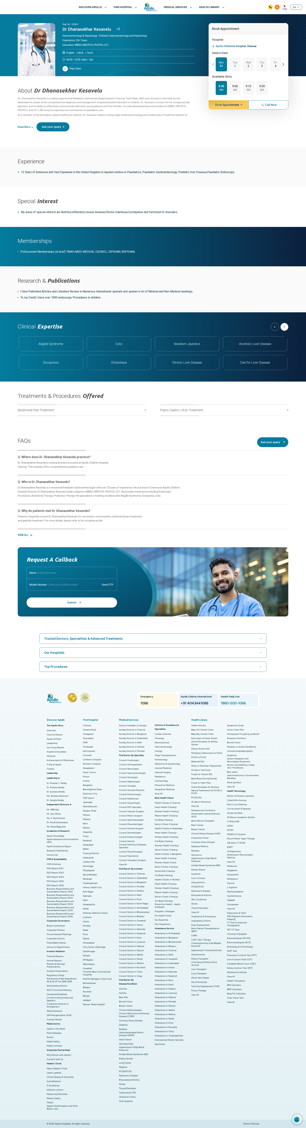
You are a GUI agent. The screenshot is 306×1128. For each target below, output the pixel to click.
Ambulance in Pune (164, 1023)
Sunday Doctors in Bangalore (133, 734)
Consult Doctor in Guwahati (132, 920)
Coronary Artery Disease (131, 1020)
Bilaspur (86, 987)
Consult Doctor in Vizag (130, 976)
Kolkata (86, 955)
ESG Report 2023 (55, 872)
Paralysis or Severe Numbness (241, 747)
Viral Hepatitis (126, 1101)
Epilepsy (123, 1029)
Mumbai (86, 926)
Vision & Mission (55, 734)
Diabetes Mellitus (199, 846)
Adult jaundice (234, 782)
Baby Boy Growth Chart (202, 734)
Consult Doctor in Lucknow (132, 942)
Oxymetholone (234, 896)
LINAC (230, 826)
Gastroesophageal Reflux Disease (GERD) (131, 1034)
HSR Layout (88, 798)
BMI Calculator (234, 985)
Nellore (86, 828)
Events (50, 1037)
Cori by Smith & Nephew (239, 809)
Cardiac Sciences (163, 734)
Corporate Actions (56, 938)
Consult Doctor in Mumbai (131, 886)
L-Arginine (232, 887)
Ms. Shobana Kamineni (57, 796)
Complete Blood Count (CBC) (241, 964)
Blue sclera (232, 772)
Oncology (159, 738)
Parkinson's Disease (128, 1075)
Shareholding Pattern (57, 986)
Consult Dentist (127, 841)
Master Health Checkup (166, 815)
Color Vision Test (235, 998)
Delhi (85, 900)
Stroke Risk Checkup (165, 871)
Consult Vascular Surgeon (131, 811)
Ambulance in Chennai (166, 950)
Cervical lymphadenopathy (240, 751)
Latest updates (54, 1073)
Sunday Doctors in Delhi (130, 742)
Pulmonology (161, 759)
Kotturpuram (89, 751)
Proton (86, 776)
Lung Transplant (199, 973)
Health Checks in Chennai (167, 803)
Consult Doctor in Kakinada (132, 929)
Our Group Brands (55, 747)
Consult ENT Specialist (130, 807)
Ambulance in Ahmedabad (167, 933)
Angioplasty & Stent (201, 921)
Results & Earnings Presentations (56, 965)
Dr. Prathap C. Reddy (57, 783)
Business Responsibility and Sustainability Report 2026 (60, 915)
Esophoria (232, 755)
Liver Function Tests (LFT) (239, 959)
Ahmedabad (88, 943)
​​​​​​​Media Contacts (54, 1046)
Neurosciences (162, 742)
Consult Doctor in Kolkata (131, 891)
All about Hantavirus (201, 802)
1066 (284, 9)
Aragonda (87, 832)
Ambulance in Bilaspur (165, 946)
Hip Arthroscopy (199, 982)
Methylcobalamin (235, 891)
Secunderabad (90, 874)
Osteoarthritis (198, 882)
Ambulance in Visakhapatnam (169, 1035)
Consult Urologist (127, 786)
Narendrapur (89, 964)
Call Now (271, 105)
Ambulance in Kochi (164, 984)
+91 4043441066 (194, 703)
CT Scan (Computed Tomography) (237, 924)
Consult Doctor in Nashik (131, 954)
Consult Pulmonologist (130, 794)
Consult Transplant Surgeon (132, 860)
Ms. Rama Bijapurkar (56, 826)
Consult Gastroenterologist (132, 773)
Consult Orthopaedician (130, 764)
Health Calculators (236, 981)
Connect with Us (55, 1059)
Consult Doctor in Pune (130, 899)
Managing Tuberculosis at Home (206, 753)
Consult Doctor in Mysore (131, 950)
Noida (86, 908)
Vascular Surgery (163, 772)
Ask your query (51, 127)
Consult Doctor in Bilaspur (131, 916)
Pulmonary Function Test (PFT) (242, 955)
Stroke (122, 1084)
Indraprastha (89, 904)
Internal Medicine (163, 768)
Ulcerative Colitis (127, 1097)
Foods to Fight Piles (201, 783)
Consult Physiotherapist (131, 851)
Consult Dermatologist (130, 832)
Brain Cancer (197, 825)
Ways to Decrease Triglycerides (206, 766)
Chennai (87, 725)
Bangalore (87, 785)
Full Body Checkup (164, 820)
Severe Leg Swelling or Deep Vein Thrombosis (241, 766)
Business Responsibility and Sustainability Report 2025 (60, 909)
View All (123, 864)
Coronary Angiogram (237, 934)
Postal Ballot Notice (56, 943)
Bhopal (86, 996)
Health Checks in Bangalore (168, 854)
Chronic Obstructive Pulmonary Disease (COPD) (134, 1015)
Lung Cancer (125, 1063)
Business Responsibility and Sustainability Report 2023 (60, 896)
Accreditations (54, 1081)
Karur (85, 823)
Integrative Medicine (165, 789)
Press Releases (54, 1033)
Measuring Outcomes (57, 1094)
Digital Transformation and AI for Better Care (62, 1107)
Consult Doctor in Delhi (130, 895)
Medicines (232, 866)
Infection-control (55, 1090)
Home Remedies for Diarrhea (205, 787)
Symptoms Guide (235, 725)
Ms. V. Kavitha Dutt (56, 818)
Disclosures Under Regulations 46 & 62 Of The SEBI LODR (61, 980)
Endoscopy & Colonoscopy (240, 946)
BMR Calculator (234, 989)
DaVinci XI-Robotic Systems (240, 796)
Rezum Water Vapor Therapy (241, 838)
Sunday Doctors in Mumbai (132, 751)
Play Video (75, 68)
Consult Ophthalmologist (131, 820)
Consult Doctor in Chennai (132, 873)
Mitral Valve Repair (200, 978)
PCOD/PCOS (125, 1071)
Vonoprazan (233, 904)
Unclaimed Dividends (57, 994)
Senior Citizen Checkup (166, 824)
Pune (85, 934)
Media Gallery (53, 1041)
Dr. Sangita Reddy (55, 800)
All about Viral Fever (201, 770)
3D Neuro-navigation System (241, 817)
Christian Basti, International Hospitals (96, 973)
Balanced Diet (198, 761)
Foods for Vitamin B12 (201, 774)
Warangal (87, 879)
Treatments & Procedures (203, 916)
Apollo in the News (56, 1029)
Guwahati (87, 968)
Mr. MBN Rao (53, 809)
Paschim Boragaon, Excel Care (97, 979)
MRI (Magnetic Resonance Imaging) (239, 917)
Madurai (86, 819)
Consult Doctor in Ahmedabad (133, 908)
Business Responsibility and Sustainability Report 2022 (60, 890)
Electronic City (90, 793)
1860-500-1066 (233, 703)
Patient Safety (54, 1098)
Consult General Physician (131, 790)
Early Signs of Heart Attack (204, 738)
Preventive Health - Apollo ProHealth (167, 905)
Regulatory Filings (55, 975)
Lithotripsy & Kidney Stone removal (204, 963)
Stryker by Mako (234, 813)
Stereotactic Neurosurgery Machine (240, 856)
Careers (50, 769)
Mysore (86, 815)
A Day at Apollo (54, 764)
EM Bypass (88, 960)
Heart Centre (89, 772)
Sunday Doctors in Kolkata (131, 747)
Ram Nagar (88, 891)
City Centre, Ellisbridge (94, 947)
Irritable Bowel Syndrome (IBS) (133, 1054)
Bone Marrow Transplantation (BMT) (205, 930)
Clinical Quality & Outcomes (60, 1077)
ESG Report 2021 (55, 868)
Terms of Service (251, 1123)
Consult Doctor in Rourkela (132, 967)
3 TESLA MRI (233, 821)
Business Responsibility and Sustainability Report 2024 (60, 902)
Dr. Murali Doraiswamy (57, 822)
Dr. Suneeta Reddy (56, 791)
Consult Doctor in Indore (131, 925)
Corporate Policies (56, 930)
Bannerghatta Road (92, 789)
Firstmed (87, 755)
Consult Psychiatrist (129, 856)
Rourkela (87, 991)
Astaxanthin (233, 874)
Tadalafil (231, 900)
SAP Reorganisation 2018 (59, 1015)
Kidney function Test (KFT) (240, 968)
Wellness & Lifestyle (237, 972)
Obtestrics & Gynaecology (167, 764)
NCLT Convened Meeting (59, 990)
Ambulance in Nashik (165, 1010)
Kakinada (87, 896)
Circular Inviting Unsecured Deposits (60, 999)
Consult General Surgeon (131, 828)
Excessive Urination (236, 738)
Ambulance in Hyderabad (167, 963)
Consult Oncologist (128, 777)
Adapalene (232, 870)
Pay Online (160, 1044)
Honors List (52, 855)
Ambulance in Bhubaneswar (168, 942)
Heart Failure (125, 1039)
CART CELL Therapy (201, 940)
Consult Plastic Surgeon (130, 815)
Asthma (122, 993)
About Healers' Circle (57, 1068)
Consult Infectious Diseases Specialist (132, 846)
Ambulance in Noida (164, 1018)
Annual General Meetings (59, 934)
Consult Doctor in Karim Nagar (133, 903)
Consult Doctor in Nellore (131, 963)
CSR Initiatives (54, 864)
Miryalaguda (88, 870)
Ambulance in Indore (165, 967)
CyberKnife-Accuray (236, 800)
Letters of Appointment (58, 947)
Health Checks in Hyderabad (168, 828)
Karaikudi (87, 840)
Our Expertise (161, 920)
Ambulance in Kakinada (166, 972)
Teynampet (88, 738)
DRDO (86, 849)
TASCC (50, 1102)
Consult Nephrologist (129, 781)
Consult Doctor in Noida (130, 959)
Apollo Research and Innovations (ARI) (62, 840)
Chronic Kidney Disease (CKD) (205, 833)
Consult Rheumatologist (131, 824)
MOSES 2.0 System (236, 834)
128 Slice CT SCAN (236, 843)
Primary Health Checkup (166, 837)
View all (195, 806)
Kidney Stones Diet (200, 749)
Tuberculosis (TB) (127, 1092)
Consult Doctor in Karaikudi (132, 933)
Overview (51, 730)
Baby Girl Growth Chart (202, 730)
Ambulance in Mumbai (165, 1001)
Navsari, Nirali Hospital (94, 1004)
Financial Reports (55, 956)
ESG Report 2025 (55, 881)
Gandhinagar (89, 951)
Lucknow (87, 917)
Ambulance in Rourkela (166, 1027)
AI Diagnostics (234, 851)
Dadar (85, 930)
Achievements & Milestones (60, 760)
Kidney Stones (126, 1058)
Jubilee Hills (89, 862)
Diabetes (123, 1025)
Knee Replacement (200, 925)
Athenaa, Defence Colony (95, 913)
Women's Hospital (92, 764)
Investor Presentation (57, 971)
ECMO (230, 830)
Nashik (86, 938)
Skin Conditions (199, 899)
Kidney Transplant (199, 959)
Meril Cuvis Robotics (237, 804)
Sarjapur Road (89, 810)
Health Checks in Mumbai (167, 879)
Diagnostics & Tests (236, 913)
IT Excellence (53, 1085)
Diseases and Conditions (203, 810)
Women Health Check (165, 862)
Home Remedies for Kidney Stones (204, 743)
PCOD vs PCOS (198, 757)
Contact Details (54, 1019)
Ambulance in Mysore (165, 1006)
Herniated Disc (126, 1044)
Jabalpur (87, 1000)
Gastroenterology (163, 747)
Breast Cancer (126, 1006)
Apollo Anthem (54, 739)
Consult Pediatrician (129, 798)
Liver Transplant (198, 969)
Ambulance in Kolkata (165, 989)
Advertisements (54, 1011)
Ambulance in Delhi (164, 954)
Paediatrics (160, 776)
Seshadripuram (90, 806)
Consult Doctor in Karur (130, 937)
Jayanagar (87, 802)
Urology (158, 751)
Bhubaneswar (89, 983)
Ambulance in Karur (164, 980)
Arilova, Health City (92, 887)
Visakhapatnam (90, 883)
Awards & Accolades (56, 752)
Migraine (123, 1067)
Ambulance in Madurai (165, 997)
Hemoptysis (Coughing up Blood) (243, 734)
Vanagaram (88, 734)
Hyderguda (88, 857)
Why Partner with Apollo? (59, 1055)
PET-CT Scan (233, 929)
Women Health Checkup (167, 811)
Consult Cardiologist (129, 760)
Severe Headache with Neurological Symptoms (238, 760)
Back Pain (123, 997)
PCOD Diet (196, 797)
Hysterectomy (198, 954)
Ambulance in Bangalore (166, 937)
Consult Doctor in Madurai (131, 946)
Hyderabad (88, 845)
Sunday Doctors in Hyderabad (133, 738)
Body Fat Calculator (236, 993)
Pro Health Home (163, 915)
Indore (86, 921)
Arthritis (123, 989)
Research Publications (57, 850)
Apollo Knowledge (55, 836)
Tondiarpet (88, 747)
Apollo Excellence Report (59, 846)
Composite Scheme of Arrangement (57, 1005)
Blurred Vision (125, 1001)
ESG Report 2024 (55, 877)
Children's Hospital (92, 759)
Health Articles (198, 725)
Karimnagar (88, 866)
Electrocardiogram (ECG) (239, 942)
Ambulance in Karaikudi (166, 976)
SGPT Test (232, 951)
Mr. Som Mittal (54, 814)
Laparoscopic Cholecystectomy (206, 950)
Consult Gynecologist (129, 803)
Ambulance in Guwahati (166, 959)
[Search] (277, 7)
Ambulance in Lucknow (166, 993)
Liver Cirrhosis (198, 878)
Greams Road (89, 730)
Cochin (86, 781)
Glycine (230, 883)
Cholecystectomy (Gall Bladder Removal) (206, 944)
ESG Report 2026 (55, 885)
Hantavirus (196, 855)
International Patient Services (169, 1040)
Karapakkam (88, 768)
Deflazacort (232, 879)
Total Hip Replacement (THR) (205, 986)
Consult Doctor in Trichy (130, 972)
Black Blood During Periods (204, 778)
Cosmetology (161, 781)
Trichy (86, 836)
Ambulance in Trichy (164, 1031)
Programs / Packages (165, 911)
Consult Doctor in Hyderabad (133, 878)
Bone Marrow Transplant (202, 821)
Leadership (52, 743)
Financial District (91, 853)
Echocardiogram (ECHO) (238, 938)
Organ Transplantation (165, 755)
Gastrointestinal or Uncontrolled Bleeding (242, 776)
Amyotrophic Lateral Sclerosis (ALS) (205, 815)
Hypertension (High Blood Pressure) (131, 1048)
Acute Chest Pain (235, 730)
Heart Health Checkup (166, 807)
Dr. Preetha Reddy (55, 787)
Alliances (51, 756)
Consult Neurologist (129, 769)
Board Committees (56, 926)
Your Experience (162, 924)
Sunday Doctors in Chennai (132, 730)
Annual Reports (54, 960)
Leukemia (195, 874)
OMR (85, 742)
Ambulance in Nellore (165, 1014)
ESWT (230, 847)
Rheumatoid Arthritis (129, 1080)
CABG (194, 935)
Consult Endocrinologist (131, 837)
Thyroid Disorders (127, 1088)
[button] (213, 64)
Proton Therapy (198, 990)
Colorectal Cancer (200, 838)
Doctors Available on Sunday (132, 725)
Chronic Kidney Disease (130, 1010)
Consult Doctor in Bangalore (132, 882)
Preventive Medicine (165, 785)
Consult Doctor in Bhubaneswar (134, 912)
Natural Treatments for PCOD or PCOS (206, 792)
